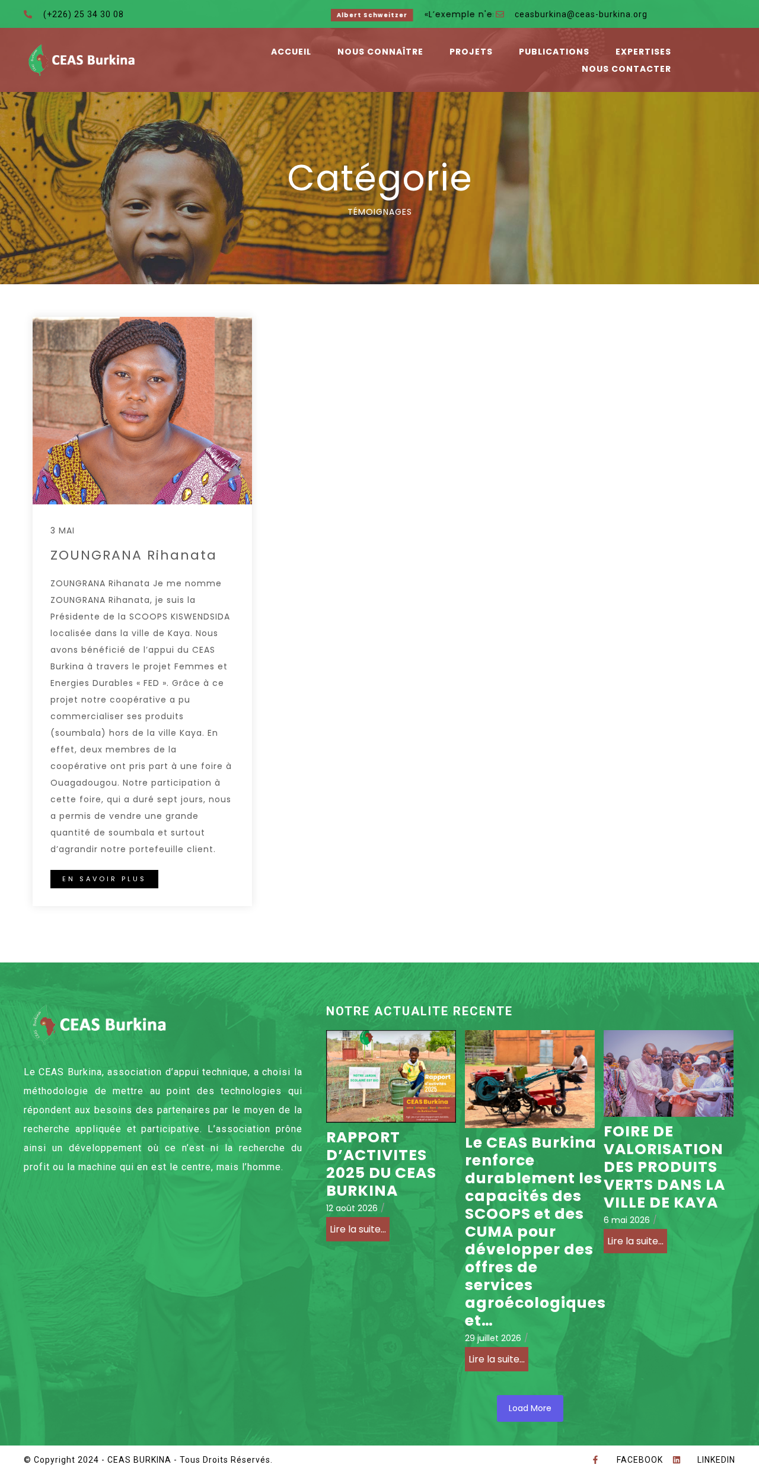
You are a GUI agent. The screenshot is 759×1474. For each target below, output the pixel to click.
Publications (554, 51)
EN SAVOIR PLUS (104, 879)
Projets (471, 51)
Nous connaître (380, 51)
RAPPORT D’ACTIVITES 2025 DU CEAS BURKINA (381, 1164)
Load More (530, 1408)
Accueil (291, 51)
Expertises (643, 51)
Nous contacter (626, 69)
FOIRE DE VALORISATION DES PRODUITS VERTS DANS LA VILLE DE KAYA (664, 1167)
